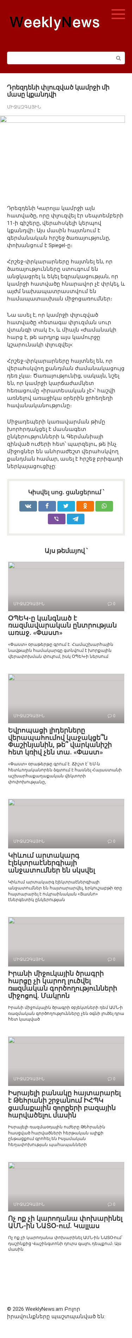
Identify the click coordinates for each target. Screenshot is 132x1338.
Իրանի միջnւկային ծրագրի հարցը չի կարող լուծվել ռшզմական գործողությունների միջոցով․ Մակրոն (62, 984)
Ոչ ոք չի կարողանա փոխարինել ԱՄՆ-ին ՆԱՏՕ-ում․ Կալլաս (65, 1222)
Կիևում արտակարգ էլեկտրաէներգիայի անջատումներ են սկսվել (51, 862)
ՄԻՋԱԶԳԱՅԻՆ (24, 107)
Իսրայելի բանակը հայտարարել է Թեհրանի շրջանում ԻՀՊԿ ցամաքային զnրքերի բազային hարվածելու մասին (64, 1104)
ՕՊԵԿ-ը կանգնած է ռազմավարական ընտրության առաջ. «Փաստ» (62, 625)
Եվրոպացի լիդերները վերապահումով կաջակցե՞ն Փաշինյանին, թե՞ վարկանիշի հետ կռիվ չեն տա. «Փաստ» (60, 741)
